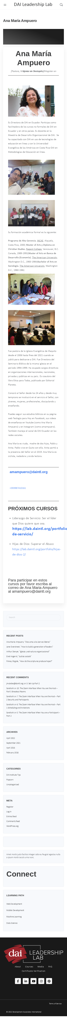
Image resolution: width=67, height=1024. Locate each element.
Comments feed (13, 821)
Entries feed (11, 816)
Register (9, 807)
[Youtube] (33, 981)
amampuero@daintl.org (29, 472)
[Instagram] (41, 981)
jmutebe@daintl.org (14, 683)
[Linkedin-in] (26, 981)
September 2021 (13, 743)
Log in (8, 812)
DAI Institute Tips (13, 775)
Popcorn (9, 780)
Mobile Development (15, 910)
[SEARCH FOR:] (33, 617)
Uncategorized (12, 784)
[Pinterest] (49, 981)
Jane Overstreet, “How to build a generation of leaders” (29, 647)
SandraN (10, 688)
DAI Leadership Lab (33, 5)
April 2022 (10, 738)
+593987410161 (18, 488)
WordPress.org (12, 826)
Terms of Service (55, 1004)
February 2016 (12, 753)
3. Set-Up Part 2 (33, 683)
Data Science (11, 923)
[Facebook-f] (18, 981)
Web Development (14, 904)
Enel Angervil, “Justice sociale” (18, 656)
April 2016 (10, 748)
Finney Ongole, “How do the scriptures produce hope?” (29, 661)
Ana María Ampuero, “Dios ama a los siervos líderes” (28, 642)
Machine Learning (14, 917)
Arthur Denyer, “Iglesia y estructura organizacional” (28, 652)
